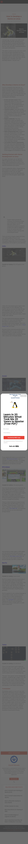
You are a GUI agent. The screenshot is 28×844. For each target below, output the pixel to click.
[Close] (23, 395)
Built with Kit (14, 446)
